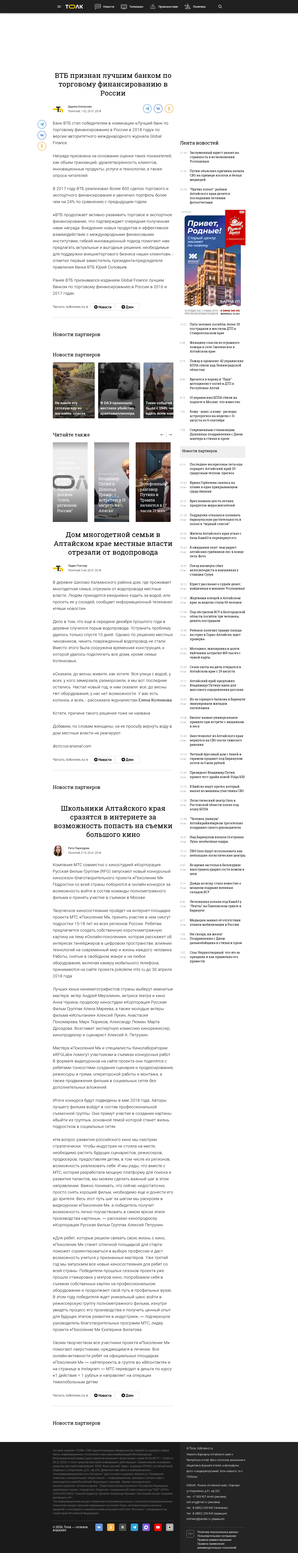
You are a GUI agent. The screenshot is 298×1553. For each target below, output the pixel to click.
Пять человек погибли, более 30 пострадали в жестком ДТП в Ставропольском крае (215, 328)
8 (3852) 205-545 (203, 1507)
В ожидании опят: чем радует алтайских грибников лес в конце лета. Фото (217, 551)
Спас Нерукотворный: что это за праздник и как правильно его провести (215, 956)
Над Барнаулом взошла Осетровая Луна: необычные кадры (217, 839)
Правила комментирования (214, 1539)
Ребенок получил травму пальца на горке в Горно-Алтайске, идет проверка (215, 634)
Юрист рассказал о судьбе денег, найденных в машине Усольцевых (217, 586)
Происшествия (168, 6)
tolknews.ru (205, 1448)
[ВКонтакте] (158, 108)
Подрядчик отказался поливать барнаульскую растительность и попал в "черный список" (215, 519)
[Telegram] (147, 108)
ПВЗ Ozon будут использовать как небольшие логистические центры (217, 853)
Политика (199, 6)
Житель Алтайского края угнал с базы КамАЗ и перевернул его (215, 535)
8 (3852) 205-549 (203, 1513)
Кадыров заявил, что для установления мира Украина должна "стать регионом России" (71, 486)
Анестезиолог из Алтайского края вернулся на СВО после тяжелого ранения (216, 740)
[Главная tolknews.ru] (74, 6)
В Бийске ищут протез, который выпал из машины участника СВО (217, 788)
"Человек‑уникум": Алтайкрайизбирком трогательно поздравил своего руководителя (216, 823)
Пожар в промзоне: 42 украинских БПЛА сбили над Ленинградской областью (216, 365)
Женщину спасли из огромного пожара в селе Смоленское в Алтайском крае (215, 346)
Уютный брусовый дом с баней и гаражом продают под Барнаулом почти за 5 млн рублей (216, 758)
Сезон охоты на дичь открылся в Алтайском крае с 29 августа (215, 669)
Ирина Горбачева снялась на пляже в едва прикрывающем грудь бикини (214, 487)
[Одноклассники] (169, 108)
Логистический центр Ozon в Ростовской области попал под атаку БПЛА (214, 804)
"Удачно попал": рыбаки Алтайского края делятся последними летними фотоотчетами (210, 195)
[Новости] (102, 307)
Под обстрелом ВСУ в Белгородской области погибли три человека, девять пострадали (217, 616)
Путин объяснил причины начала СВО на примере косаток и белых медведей (217, 175)
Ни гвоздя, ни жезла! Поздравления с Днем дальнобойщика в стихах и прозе (216, 938)
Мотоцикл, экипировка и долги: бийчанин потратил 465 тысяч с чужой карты (215, 653)
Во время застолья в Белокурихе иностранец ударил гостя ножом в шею (217, 869)
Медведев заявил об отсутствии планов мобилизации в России (215, 922)
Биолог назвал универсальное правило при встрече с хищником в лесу (217, 721)
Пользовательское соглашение (216, 1536)
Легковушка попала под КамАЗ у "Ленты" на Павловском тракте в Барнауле (215, 906)
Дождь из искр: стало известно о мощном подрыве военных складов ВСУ (215, 887)
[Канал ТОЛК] (127, 307)
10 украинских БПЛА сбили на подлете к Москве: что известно (215, 399)
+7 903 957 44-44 (203, 1496)
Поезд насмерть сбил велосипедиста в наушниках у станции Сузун (214, 570)
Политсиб (74, 111)
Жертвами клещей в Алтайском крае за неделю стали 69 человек (216, 600)
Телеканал (136, 6)
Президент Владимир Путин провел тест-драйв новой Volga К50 (217, 774)
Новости (108, 6)
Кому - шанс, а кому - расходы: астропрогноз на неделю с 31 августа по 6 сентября (213, 415)
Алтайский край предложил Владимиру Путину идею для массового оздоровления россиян (216, 685)
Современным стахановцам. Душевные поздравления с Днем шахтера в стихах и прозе (216, 434)
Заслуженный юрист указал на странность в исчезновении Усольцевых (214, 157)
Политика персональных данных (217, 1532)
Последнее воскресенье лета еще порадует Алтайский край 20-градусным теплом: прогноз (216, 468)
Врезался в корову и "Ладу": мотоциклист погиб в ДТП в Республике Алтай (212, 383)
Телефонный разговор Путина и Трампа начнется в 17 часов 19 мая (153, 497)
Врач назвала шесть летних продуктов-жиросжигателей (212, 503)
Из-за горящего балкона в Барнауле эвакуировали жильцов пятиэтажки (217, 703)
